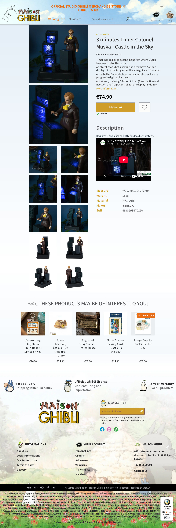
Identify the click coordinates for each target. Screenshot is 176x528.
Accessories (102, 34)
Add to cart (115, 107)
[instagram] (109, 429)
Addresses (81, 460)
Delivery (22, 469)
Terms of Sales (25, 465)
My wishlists (82, 469)
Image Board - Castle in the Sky (143, 343)
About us (22, 451)
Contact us (140, 470)
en (161, 6)
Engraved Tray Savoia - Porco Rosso (88, 343)
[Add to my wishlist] (144, 107)
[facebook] (102, 429)
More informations (107, 88)
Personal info (83, 451)
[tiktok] (116, 429)
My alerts (81, 474)
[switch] (167, 517)
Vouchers (81, 465)
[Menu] (171, 498)
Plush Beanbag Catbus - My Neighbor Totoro (60, 347)
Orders (79, 455)
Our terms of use (27, 460)
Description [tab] (110, 127)
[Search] (128, 19)
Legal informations (28, 455)
